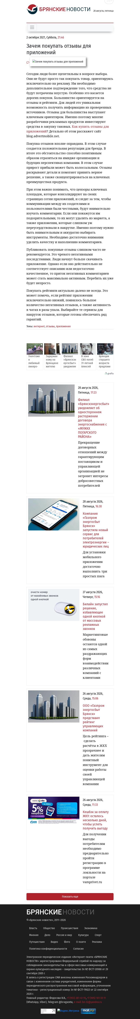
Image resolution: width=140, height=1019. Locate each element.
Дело (47, 935)
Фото (67, 941)
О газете (81, 941)
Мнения (33, 935)
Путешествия (37, 941)
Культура (83, 935)
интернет (39, 326)
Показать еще (70, 896)
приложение (63, 326)
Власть (33, 928)
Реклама (97, 941)
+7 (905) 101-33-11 (96, 998)
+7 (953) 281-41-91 (76, 998)
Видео (54, 941)
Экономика (90, 928)
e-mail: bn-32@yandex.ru (88, 1002)
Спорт (98, 935)
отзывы (50, 326)
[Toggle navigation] (32, 27)
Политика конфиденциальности (48, 948)
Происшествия (69, 928)
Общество (49, 928)
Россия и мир (64, 935)
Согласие (78, 948)
